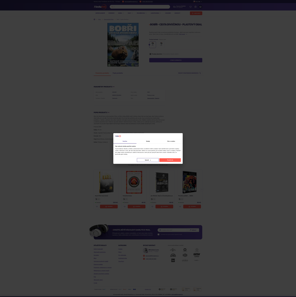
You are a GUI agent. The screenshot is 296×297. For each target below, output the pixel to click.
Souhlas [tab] (125, 141)
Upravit (147, 160)
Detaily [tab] (148, 141)
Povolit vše (170, 160)
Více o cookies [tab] (171, 141)
